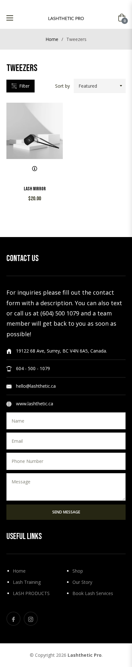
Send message (66, 512)
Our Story (82, 582)
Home (51, 39)
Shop (77, 571)
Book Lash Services (92, 593)
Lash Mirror (35, 189)
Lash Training (27, 582)
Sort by (62, 86)
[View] (34, 168)
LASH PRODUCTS (31, 593)
